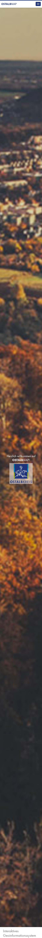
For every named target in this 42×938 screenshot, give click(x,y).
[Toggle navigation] (38, 4)
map (9, 4)
